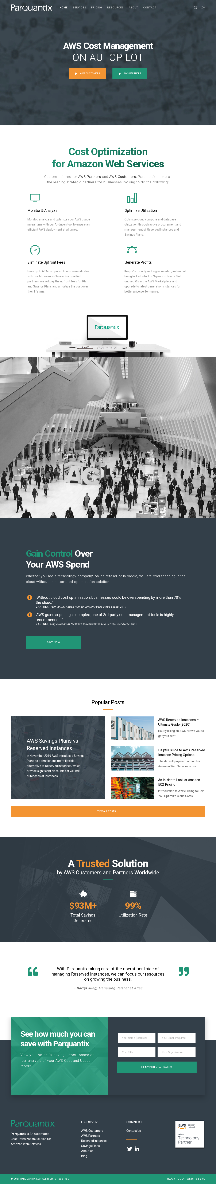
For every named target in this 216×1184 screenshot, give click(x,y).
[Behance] (144, 1148)
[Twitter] (128, 1148)
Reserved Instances (94, 1140)
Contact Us (133, 1130)
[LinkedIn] (136, 1148)
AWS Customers (122, 177)
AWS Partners (89, 177)
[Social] (201, 7)
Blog (84, 1156)
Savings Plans (90, 1146)
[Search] (194, 7)
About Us (87, 1151)
